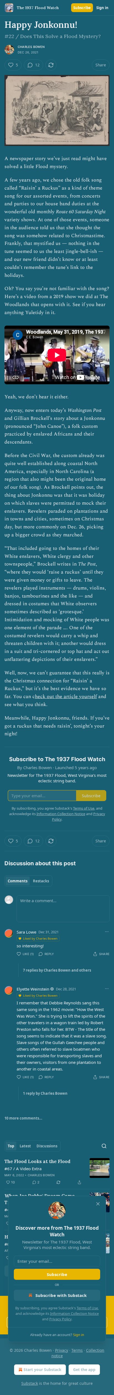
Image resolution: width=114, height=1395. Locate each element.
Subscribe (82, 7)
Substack (29, 1383)
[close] (98, 1203)
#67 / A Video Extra (23, 1168)
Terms (77, 1350)
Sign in (102, 7)
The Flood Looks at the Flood (37, 1161)
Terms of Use (87, 1307)
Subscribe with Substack (61, 1295)
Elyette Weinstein (33, 989)
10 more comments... (23, 1118)
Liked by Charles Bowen (40, 938)
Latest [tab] (25, 1145)
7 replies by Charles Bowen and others (57, 970)
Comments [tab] (17, 880)
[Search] (104, 1145)
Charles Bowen (31, 47)
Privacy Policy (60, 1318)
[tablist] (28, 880)
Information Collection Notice (74, 1313)
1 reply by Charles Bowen (45, 1093)
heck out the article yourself (66, 696)
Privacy (61, 1350)
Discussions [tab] (47, 1145)
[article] (57, 1172)
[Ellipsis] (106, 931)
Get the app (84, 1369)
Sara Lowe (26, 932)
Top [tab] (11, 1145)
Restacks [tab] (41, 880)
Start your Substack (42, 1369)
